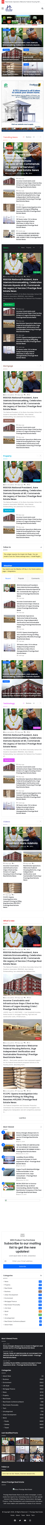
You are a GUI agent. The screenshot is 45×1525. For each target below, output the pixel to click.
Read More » (9, 304)
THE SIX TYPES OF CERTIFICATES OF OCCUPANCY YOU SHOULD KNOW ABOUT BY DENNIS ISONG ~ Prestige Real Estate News (28, 1148)
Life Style (6, 30)
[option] (22, 52)
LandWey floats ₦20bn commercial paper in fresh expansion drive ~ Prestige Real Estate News (28, 1160)
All (23, 137)
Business (6, 64)
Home (12, 1515)
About (18, 1515)
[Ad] (22, 20)
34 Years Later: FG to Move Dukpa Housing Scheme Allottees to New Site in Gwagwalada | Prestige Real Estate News (27, 223)
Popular (21, 578)
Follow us (5, 1467)
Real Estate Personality (12, 1305)
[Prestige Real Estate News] (9, 8)
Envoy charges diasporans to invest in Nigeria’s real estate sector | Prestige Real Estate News (27, 1136)
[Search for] (42, 9)
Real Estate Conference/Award (14, 1321)
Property (6, 50)
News (26, 50)
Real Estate (8, 1288)
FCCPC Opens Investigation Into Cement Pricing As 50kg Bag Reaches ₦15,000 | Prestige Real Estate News (28, 210)
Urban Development (11, 1295)
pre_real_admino (11, 173)
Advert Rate (8, 1325)
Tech (6, 1315)
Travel (6, 1427)
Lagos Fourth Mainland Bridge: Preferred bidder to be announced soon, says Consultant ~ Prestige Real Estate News (28, 1173)
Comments (36, 578)
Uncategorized (9, 1318)
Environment (8, 1298)
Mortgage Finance (10, 1301)
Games (6, 1424)
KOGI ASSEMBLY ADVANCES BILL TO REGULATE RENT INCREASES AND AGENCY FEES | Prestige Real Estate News (28, 236)
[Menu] (3, 9)
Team (23, 1515)
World (6, 1311)
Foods (6, 1421)
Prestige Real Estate (36, 1512)
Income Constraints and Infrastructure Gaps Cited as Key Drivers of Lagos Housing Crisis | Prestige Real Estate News (29, 184)
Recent (8, 578)
